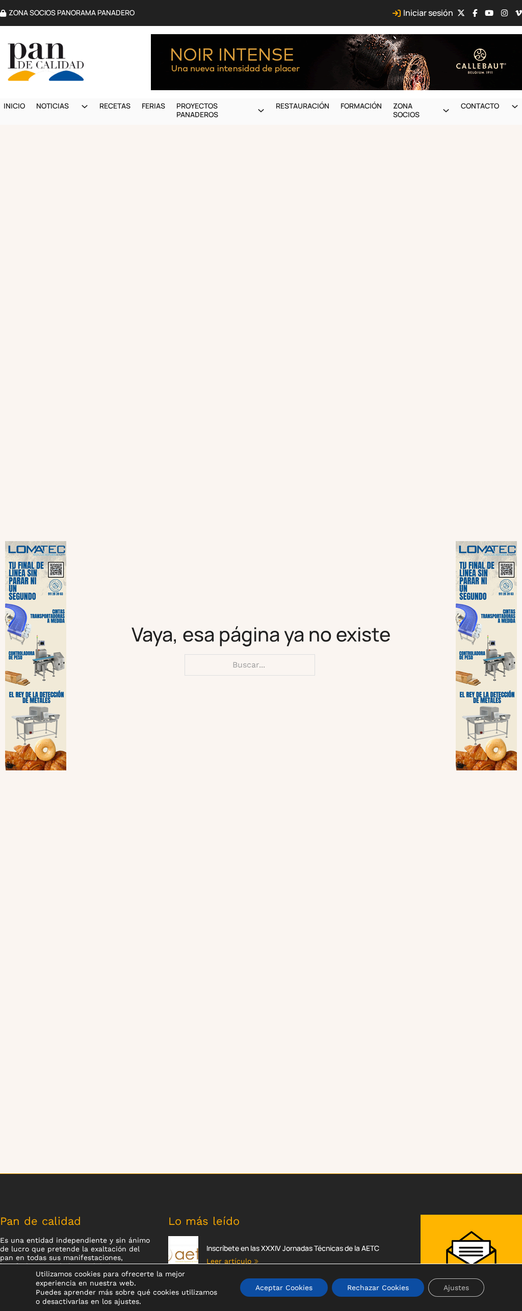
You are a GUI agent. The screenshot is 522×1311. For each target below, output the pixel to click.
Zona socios (406, 110)
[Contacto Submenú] (515, 106)
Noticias (52, 106)
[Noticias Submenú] (84, 106)
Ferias (153, 106)
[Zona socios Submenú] (446, 110)
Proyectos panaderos (197, 110)
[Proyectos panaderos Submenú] (261, 110)
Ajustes (456, 1287)
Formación (361, 106)
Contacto (480, 106)
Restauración (302, 106)
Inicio (14, 106)
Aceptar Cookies (283, 1287)
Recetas (114, 106)
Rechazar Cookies (378, 1287)
